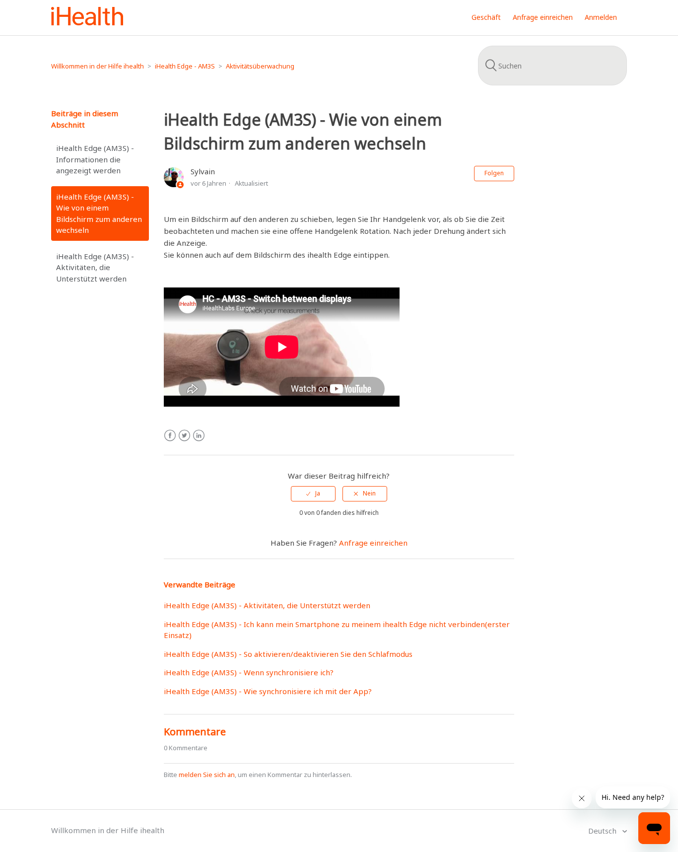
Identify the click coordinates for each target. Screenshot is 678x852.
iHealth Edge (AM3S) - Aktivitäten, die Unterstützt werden (95, 267)
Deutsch (603, 831)
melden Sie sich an (207, 774)
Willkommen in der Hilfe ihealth (97, 66)
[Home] (87, 22)
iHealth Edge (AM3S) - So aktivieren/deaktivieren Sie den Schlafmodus (288, 654)
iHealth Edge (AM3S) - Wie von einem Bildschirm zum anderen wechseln (99, 213)
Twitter (184, 435)
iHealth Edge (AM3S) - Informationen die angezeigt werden (95, 159)
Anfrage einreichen (543, 17)
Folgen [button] (494, 173)
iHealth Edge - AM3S (185, 66)
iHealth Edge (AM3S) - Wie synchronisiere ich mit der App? (268, 691)
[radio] (313, 493)
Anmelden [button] (601, 17)
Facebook (170, 435)
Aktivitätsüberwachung (260, 66)
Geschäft (486, 17)
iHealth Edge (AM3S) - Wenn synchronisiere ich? (249, 672)
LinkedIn (199, 435)
